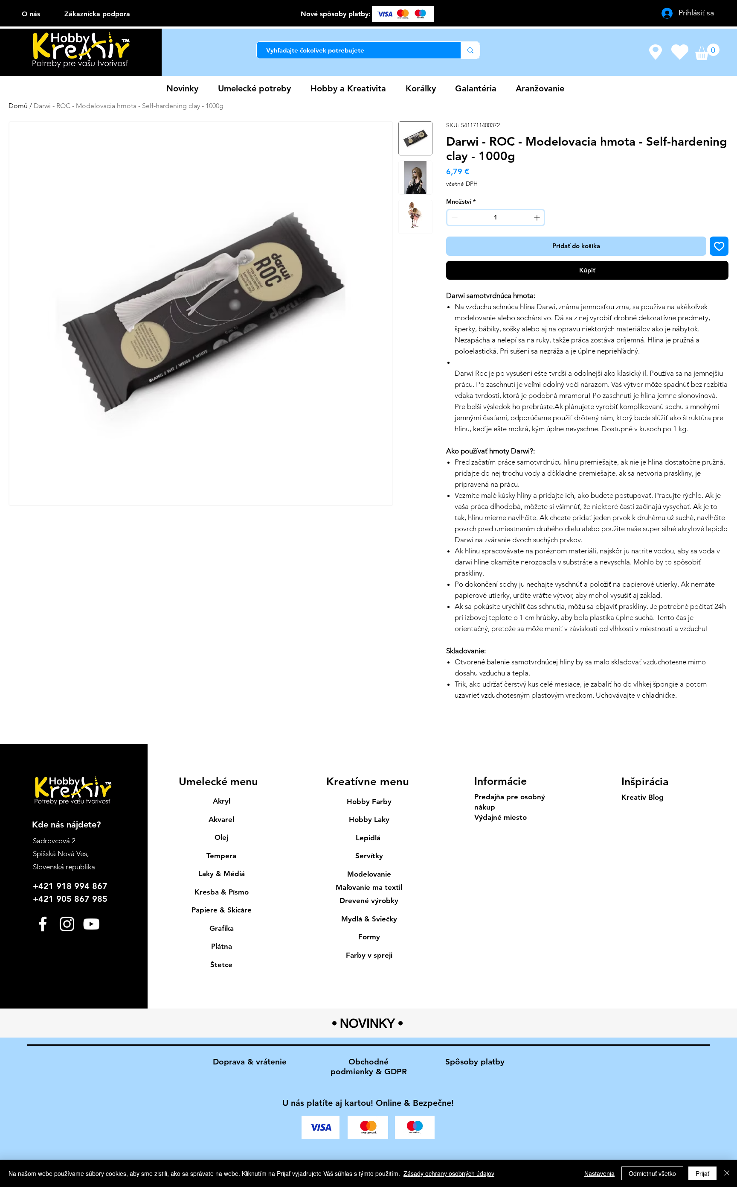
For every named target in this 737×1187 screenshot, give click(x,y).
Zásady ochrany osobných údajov (448, 1173)
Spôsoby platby (475, 1062)
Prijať (702, 1173)
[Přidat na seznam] (719, 246)
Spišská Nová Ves (60, 853)
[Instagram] (67, 924)
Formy (369, 937)
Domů (18, 106)
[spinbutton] (495, 217)
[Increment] (537, 217)
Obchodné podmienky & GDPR (369, 1066)
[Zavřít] (727, 1173)
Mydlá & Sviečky (369, 919)
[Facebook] (42, 924)
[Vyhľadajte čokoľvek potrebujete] (470, 50)
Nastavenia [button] (599, 1173)
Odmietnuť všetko (652, 1173)
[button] (707, 52)
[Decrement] (453, 217)
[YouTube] (91, 924)
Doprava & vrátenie (250, 1062)
